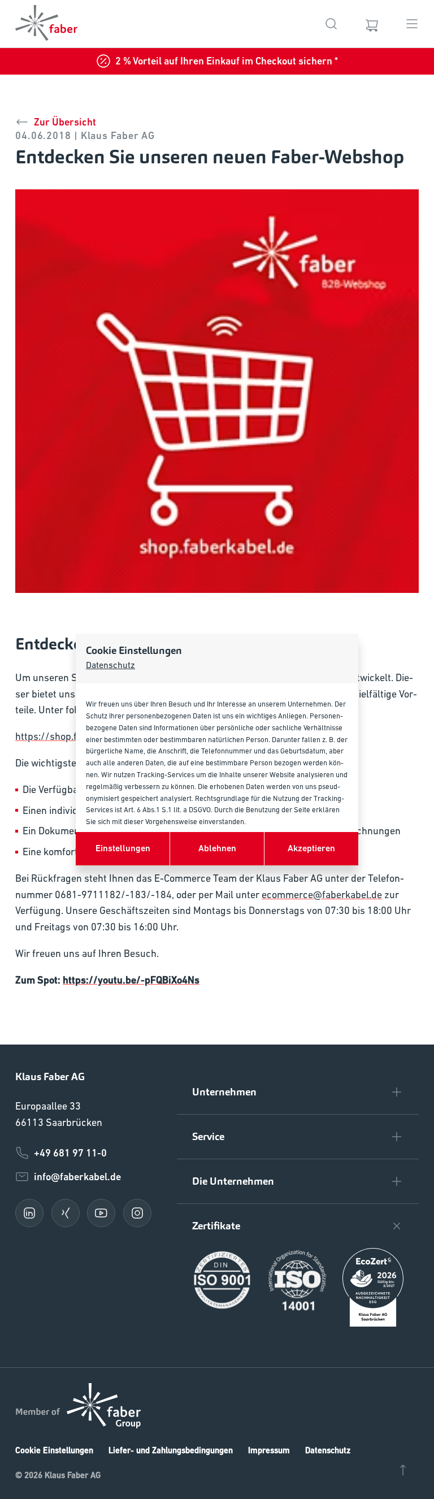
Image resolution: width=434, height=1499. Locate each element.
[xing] (65, 1213)
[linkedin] (29, 1213)
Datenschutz (110, 665)
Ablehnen (217, 848)
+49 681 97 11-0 (70, 1153)
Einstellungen (123, 848)
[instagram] (137, 1213)
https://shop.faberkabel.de (74, 736)
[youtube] (101, 1213)
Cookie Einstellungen (54, 1450)
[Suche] (331, 24)
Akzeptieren (311, 848)
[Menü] (412, 24)
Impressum (269, 1450)
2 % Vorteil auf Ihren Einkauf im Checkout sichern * (226, 61)
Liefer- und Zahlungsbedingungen (170, 1450)
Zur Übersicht (65, 122)
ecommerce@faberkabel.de (322, 894)
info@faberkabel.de (77, 1176)
